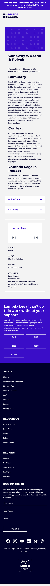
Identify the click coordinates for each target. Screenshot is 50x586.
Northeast (7, 463)
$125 (14, 346)
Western (6, 476)
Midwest (6, 458)
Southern (7, 472)
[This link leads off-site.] (8, 542)
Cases (5, 433)
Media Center (8, 442)
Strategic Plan (8, 386)
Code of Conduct (10, 391)
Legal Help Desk (9, 424)
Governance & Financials (13, 382)
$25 (14, 337)
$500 (36, 346)
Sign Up (15, 529)
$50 (36, 337)
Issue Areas (7, 429)
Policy (5, 438)
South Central (8, 467)
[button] (14, 237)
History (6, 377)
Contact (6, 400)
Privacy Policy (8, 408)
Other (14, 355)
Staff (5, 395)
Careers (6, 404)
